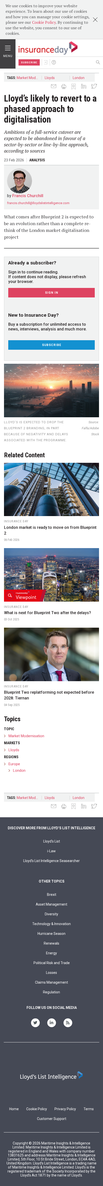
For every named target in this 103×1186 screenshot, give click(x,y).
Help (54, 62)
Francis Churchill (27, 195)
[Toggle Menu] (8, 46)
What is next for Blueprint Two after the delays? (47, 612)
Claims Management (51, 982)
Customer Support (51, 1119)
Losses (51, 973)
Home (14, 1109)
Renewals (51, 943)
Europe (14, 764)
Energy (51, 953)
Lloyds (50, 78)
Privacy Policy (65, 1109)
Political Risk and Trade (52, 963)
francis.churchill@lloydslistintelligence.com (38, 203)
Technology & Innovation (51, 924)
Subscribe (29, 62)
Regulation (51, 992)
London (78, 78)
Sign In (46, 62)
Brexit (51, 895)
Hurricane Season (52, 934)
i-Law (51, 851)
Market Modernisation (29, 78)
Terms (89, 1109)
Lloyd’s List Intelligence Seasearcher (51, 861)
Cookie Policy (44, 22)
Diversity (51, 914)
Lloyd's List (51, 841)
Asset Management (51, 904)
